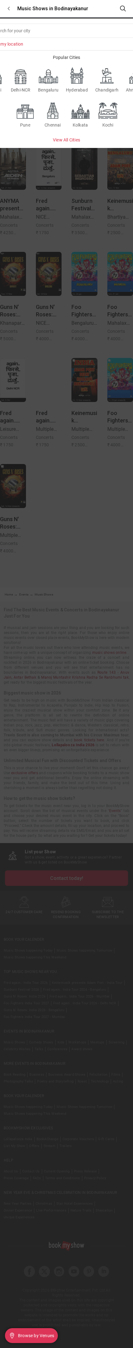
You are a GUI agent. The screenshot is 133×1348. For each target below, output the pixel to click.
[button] (8, 8)
